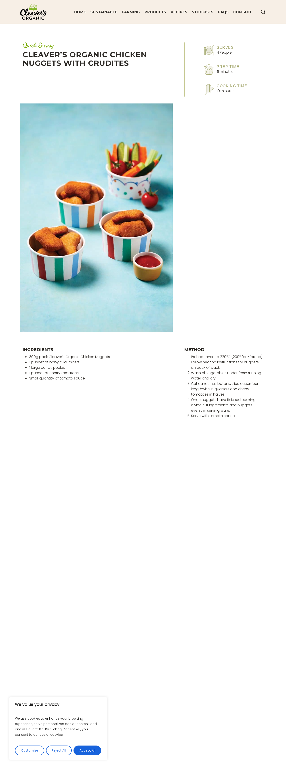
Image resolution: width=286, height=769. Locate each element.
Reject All (59, 750)
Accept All (87, 750)
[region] (58, 728)
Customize (29, 750)
